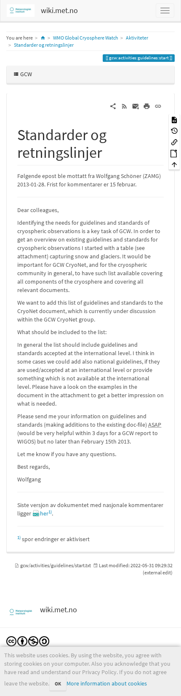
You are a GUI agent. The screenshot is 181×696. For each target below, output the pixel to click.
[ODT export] (174, 153)
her (44, 513)
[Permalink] (158, 105)
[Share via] (113, 105)
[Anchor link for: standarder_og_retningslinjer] (109, 151)
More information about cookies (107, 683)
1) (50, 512)
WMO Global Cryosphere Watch (85, 38)
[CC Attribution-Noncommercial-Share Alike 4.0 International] (27, 641)
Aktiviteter (137, 38)
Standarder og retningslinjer (44, 45)
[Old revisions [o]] (174, 130)
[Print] (146, 105)
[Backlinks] (174, 141)
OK (58, 683)
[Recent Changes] (124, 105)
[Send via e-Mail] (135, 105)
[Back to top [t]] (174, 164)
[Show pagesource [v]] (174, 119)
